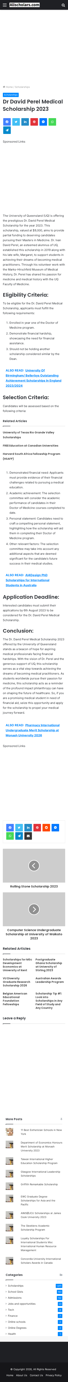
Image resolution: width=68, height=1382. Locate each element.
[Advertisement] (34, 47)
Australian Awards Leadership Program (50, 980)
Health (12, 1333)
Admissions (15, 1297)
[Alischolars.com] (24, 5)
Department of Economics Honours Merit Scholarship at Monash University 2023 (41, 1146)
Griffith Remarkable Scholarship (39, 1184)
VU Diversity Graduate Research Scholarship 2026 (16, 981)
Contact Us (36, 1375)
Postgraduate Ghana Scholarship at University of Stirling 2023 (49, 965)
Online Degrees (17, 1327)
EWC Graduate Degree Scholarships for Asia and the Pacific (38, 1200)
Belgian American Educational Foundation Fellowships (15, 999)
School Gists (15, 1291)
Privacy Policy (54, 1375)
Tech (11, 1309)
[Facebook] (10, 827)
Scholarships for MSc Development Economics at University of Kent (17, 965)
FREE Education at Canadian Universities (30, 445)
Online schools (17, 1321)
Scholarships (22, 86)
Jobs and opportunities (22, 1303)
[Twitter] (19, 827)
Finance (13, 1315)
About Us (21, 1375)
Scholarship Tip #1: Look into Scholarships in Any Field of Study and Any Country (49, 1001)
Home (9, 86)
